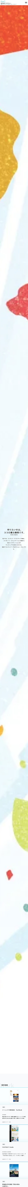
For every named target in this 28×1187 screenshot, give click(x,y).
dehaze (26, 2)
